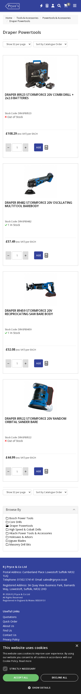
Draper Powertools (19, 21)
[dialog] (40, 668)
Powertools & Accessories (56, 18)
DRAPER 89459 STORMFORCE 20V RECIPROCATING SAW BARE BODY (29, 312)
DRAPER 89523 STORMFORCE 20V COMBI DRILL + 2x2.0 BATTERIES (39, 96)
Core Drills (15, 522)
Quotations (10, 617)
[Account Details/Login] (53, 6)
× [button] (76, 645)
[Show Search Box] (59, 6)
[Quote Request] (47, 6)
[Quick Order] (41, 6)
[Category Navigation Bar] (75, 6)
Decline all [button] (59, 677)
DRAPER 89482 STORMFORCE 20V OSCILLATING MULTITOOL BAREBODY (38, 204)
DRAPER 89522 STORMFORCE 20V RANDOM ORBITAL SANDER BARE (35, 420)
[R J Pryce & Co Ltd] (12, 5)
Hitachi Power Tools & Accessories (30, 533)
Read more (25, 661)
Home (9, 18)
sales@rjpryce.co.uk (55, 579)
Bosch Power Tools (20, 518)
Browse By (13, 510)
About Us (8, 626)
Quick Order (10, 621)
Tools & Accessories (27, 18)
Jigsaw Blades (17, 540)
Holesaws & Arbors (20, 537)
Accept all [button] (21, 677)
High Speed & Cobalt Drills (24, 529)
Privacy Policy (11, 639)
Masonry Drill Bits (19, 544)
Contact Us (9, 635)
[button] (40, 687)
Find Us (7, 630)
